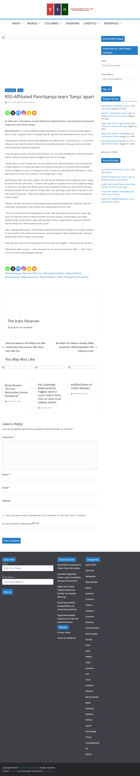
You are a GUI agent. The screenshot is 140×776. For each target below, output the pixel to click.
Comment (8, 437)
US (87, 748)
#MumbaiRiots (73, 273)
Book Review (91, 582)
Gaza (88, 651)
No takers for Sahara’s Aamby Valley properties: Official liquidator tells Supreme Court (75, 347)
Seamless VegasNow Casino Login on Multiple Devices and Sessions (69, 577)
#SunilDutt (83, 277)
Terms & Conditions (66, 638)
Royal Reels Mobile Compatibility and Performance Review (67, 606)
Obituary (90, 708)
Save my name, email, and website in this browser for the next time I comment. (46, 515)
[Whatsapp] (7, 110)
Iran (87, 674)
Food (88, 645)
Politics (89, 720)
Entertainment (92, 628)
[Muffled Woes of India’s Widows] (82, 367)
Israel (88, 679)
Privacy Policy (63, 632)
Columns (51, 23)
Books (88, 587)
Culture (89, 605)
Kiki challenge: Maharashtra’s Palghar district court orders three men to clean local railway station (49, 393)
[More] (34, 110)
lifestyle (90, 23)
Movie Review (92, 697)
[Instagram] (23, 110)
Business (90, 593)
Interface (111, 23)
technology (91, 731)
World (32, 23)
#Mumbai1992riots (32, 273)
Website (6, 500)
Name (6, 474)
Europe (89, 639)
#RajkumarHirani (29, 277)
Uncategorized (92, 743)
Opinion (89, 714)
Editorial (90, 622)
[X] (13, 110)
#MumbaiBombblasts (54, 273)
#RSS (59, 277)
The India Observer (27, 102)
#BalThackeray (13, 273)
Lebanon (90, 685)
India (16, 23)
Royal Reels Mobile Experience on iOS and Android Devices (67, 618)
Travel (88, 737)
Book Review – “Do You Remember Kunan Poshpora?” (16, 390)
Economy (90, 616)
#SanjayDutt (69, 277)
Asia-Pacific (91, 564)
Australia (90, 570)
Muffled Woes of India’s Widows (81, 386)
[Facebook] (18, 110)
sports (89, 725)
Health (89, 656)
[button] (21, 23)
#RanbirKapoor (48, 277)
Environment (92, 633)
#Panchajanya (12, 277)
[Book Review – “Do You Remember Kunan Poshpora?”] (16, 367)
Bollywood (10, 90)
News (88, 702)
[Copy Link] (29, 110)
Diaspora (72, 23)
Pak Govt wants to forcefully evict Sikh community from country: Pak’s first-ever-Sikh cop (25, 347)
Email (6, 487)
